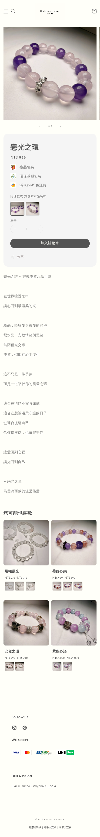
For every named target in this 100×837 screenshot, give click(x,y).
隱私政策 (50, 827)
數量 (13, 221)
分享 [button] (20, 256)
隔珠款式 (28, 196)
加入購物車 (50, 243)
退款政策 (65, 827)
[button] (6, 11)
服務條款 (35, 827)
